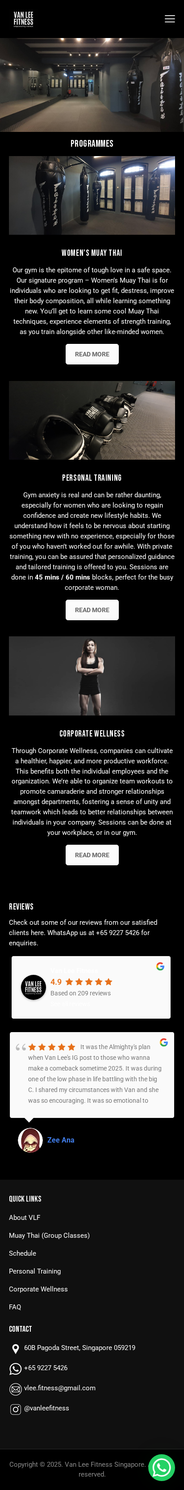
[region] (92, 85)
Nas (53, 1140)
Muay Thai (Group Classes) (49, 1236)
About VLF (24, 1218)
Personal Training (35, 1271)
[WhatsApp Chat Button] (161, 1467)
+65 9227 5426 (117, 933)
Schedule (22, 1253)
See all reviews (70, 1003)
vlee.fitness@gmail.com (60, 1388)
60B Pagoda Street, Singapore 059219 (79, 1348)
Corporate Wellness (38, 1289)
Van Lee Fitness (74, 971)
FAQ (15, 1307)
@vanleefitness (46, 1408)
